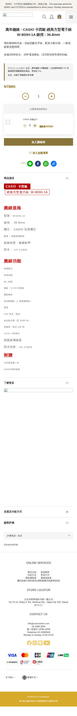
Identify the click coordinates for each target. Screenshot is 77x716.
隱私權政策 (30, 578)
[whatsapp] (46, 164)
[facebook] (38, 164)
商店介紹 (32, 572)
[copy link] (54, 164)
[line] (30, 164)
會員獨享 (45, 572)
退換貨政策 (46, 578)
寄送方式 (45, 575)
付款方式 (32, 575)
